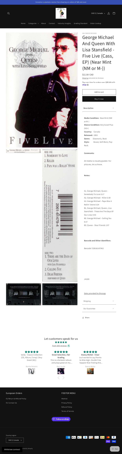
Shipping (85, 78)
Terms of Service (67, 411)
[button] (8, 13)
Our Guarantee (89, 308)
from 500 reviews (59, 345)
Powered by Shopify (26, 448)
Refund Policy (66, 407)
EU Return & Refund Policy (16, 399)
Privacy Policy (66, 403)
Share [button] (87, 317)
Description (89, 108)
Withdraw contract (12, 449)
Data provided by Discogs (95, 293)
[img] (61, 342)
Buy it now (99, 99)
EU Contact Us (11, 403)
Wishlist (64, 399)
